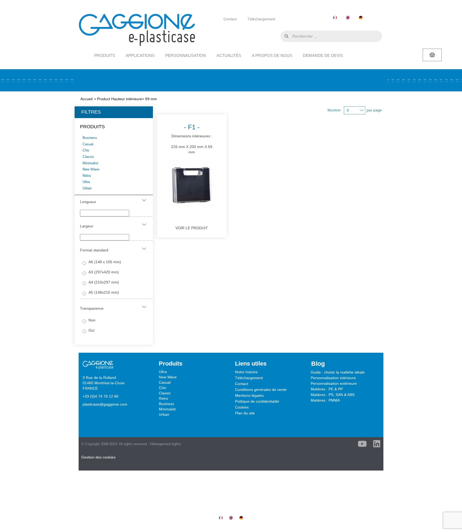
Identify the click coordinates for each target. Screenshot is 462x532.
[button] (275, 35)
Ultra (163, 372)
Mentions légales (249, 395)
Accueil (86, 99)
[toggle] (144, 200)
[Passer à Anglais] (347, 18)
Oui (91, 330)
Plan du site (245, 413)
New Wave (168, 377)
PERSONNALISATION (185, 55)
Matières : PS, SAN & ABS (333, 395)
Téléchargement (261, 19)
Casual (165, 382)
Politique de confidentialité (257, 401)
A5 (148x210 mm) (103, 292)
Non (91, 320)
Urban (164, 414)
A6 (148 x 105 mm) (104, 262)
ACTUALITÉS (229, 55)
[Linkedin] (377, 444)
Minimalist (167, 409)
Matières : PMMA (325, 400)
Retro (163, 398)
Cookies (242, 407)
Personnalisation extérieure (334, 383)
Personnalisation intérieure (333, 378)
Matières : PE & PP (327, 389)
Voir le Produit (191, 228)
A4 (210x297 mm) (103, 282)
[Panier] (432, 55)
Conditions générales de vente (261, 389)
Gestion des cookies (98, 457)
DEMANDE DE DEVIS (323, 55)
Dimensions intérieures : (191, 138)
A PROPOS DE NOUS (272, 55)
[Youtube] (362, 444)
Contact (230, 19)
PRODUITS (104, 55)
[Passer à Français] (335, 18)
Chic (162, 388)
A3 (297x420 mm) (103, 272)
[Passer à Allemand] (360, 18)
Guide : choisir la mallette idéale (338, 372)
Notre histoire (246, 372)
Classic (165, 393)
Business (166, 404)
